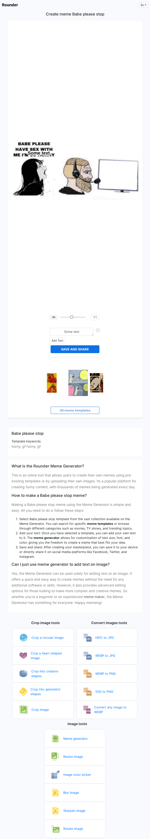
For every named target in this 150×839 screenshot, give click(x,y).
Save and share (75, 349)
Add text (57, 340)
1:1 (95, 317)
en (142, 5)
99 (53, 317)
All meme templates (75, 410)
